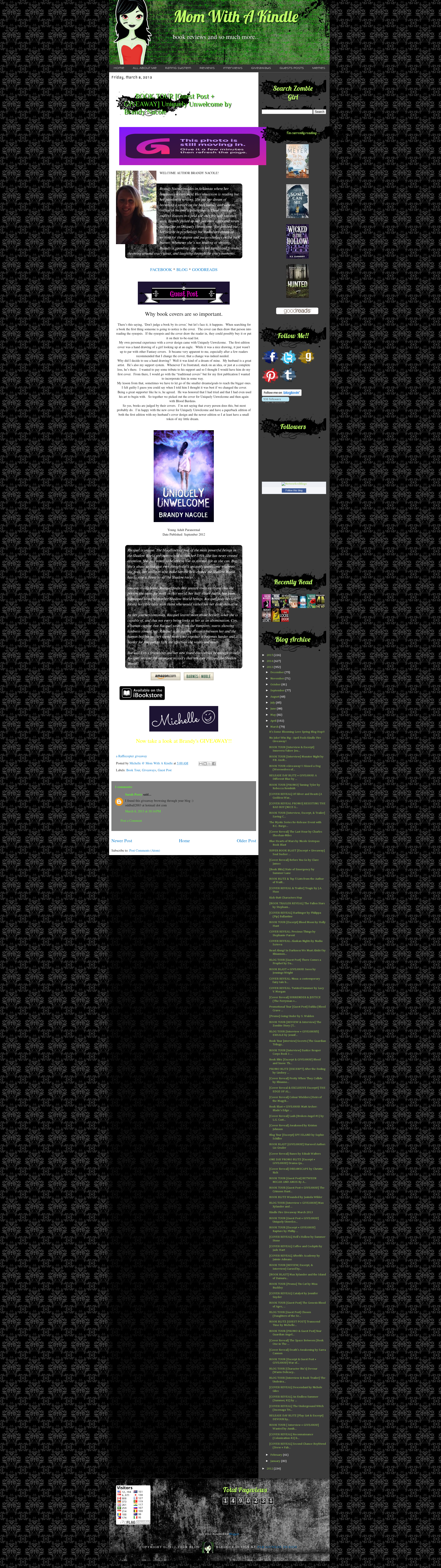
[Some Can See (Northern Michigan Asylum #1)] (297, 217)
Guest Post (165, 770)
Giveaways (261, 68)
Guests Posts (292, 68)
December (277, 672)
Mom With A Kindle (235, 16)
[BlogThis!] (205, 763)
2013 (270, 667)
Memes (318, 68)
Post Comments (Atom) (144, 850)
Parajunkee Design (277, 1547)
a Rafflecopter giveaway (131, 756)
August (275, 696)
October (275, 684)
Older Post (246, 840)
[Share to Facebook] (214, 763)
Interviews (233, 68)
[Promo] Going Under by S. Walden (291, 1016)
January (275, 1461)
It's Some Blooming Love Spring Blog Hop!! (297, 731)
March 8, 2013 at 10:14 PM (143, 811)
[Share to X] (209, 763)
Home (119, 68)
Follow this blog (294, 490)
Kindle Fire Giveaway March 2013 (291, 1212)
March (274, 726)
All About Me (145, 68)
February (276, 1454)
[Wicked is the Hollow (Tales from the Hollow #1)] (297, 257)
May (273, 714)
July (273, 702)
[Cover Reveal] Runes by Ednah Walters (295, 1153)
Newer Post (121, 840)
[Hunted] (297, 297)
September (277, 690)
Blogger (234, 1534)
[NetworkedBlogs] (294, 483)
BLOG (182, 269)
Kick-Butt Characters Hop (285, 897)
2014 (270, 661)
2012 (270, 1468)
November (277, 678)
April (273, 720)
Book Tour (133, 770)
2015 (270, 655)
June (273, 708)
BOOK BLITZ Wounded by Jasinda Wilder (295, 1197)
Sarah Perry (133, 794)
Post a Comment (131, 820)
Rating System (178, 68)
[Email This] (200, 763)
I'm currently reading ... (303, 132)
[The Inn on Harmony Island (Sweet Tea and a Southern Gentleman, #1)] (297, 177)
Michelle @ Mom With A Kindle (152, 763)
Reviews (207, 68)
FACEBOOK (161, 269)
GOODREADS (205, 269)
